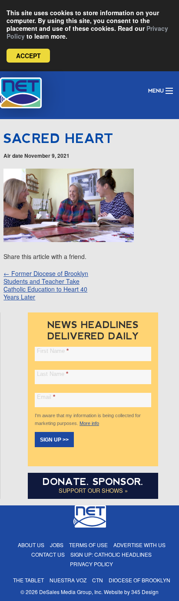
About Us (31, 544)
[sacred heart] (68, 239)
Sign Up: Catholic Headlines (111, 554)
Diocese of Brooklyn (139, 580)
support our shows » (93, 490)
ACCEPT (28, 55)
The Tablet (28, 580)
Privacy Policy (91, 564)
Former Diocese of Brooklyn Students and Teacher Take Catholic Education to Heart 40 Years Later (45, 285)
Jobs (56, 544)
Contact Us (48, 554)
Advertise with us (139, 544)
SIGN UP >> (54, 440)
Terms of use (88, 544)
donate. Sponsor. (93, 481)
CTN (97, 580)
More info (89, 423)
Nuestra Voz (68, 580)
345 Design (145, 591)
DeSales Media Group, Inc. (71, 591)
